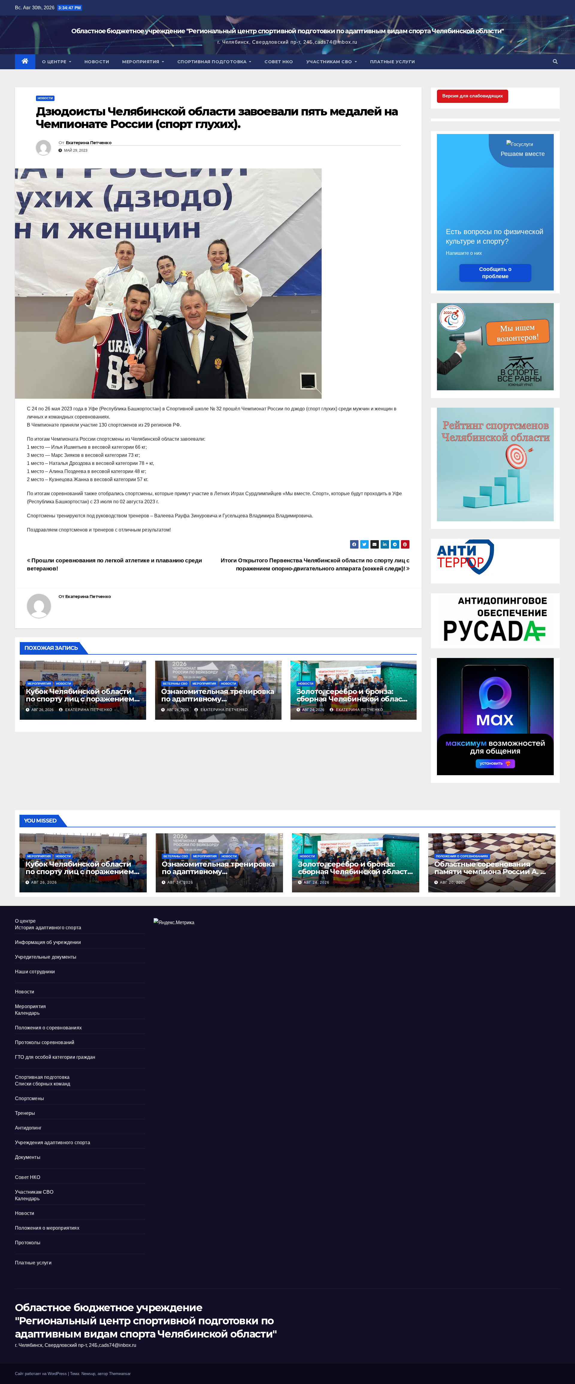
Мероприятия (141, 61)
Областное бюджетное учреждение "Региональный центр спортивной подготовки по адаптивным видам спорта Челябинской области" (287, 31)
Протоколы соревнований (44, 1042)
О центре (55, 61)
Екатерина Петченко (88, 142)
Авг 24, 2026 (180, 882)
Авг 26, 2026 (44, 882)
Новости (96, 61)
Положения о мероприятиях (47, 1228)
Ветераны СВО (175, 683)
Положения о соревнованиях (462, 856)
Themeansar (120, 1373)
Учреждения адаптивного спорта (52, 1142)
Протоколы (27, 1242)
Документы (27, 1157)
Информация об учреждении (48, 942)
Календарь (27, 1013)
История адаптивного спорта (48, 927)
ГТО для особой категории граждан (55, 1057)
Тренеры (25, 1113)
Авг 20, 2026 (453, 882)
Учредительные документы (46, 957)
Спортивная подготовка (212, 61)
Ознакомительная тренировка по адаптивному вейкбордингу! (217, 699)
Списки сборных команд (42, 1083)
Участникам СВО (330, 61)
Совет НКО (278, 61)
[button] (555, 61)
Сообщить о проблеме (495, 272)
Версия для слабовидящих (472, 95)
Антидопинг (28, 1127)
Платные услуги (392, 61)
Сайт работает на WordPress (41, 1373)
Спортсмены (29, 1098)
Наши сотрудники (35, 971)
